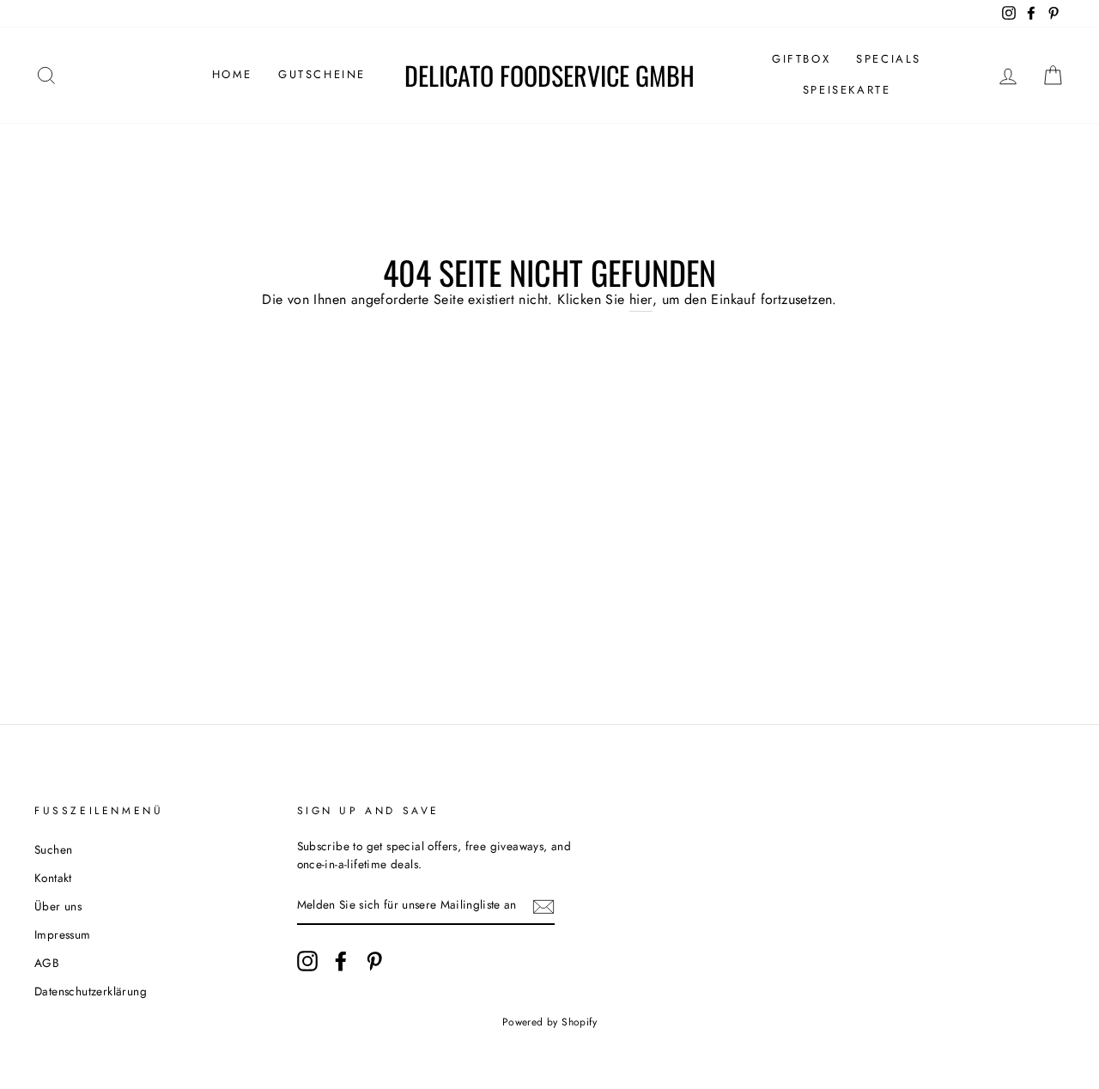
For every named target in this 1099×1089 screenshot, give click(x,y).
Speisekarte (847, 90)
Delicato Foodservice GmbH (549, 75)
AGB (46, 962)
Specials (888, 59)
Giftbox (801, 59)
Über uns (58, 906)
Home (232, 74)
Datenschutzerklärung (90, 991)
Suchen (53, 849)
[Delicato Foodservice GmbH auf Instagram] (307, 961)
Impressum (62, 934)
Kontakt (53, 877)
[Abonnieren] (543, 906)
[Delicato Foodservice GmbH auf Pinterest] (374, 961)
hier (641, 299)
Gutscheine (322, 74)
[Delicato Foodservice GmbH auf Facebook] (341, 961)
